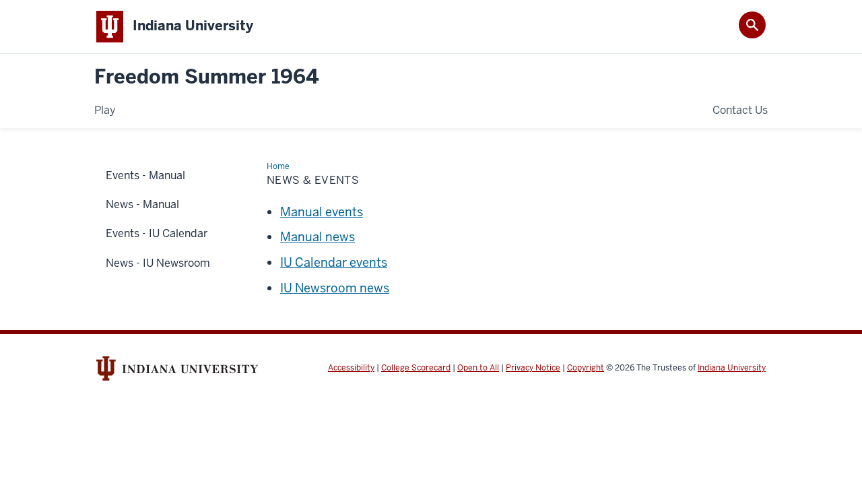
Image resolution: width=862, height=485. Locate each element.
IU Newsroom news (334, 288)
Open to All (478, 367)
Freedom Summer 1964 (206, 77)
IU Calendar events (333, 262)
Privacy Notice (533, 367)
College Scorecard (416, 367)
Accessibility (351, 367)
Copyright (585, 367)
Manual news (317, 237)
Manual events (321, 212)
